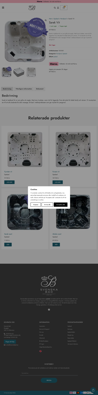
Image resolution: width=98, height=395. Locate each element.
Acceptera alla (60, 205)
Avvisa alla (47, 205)
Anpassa (35, 205)
